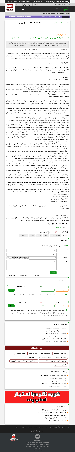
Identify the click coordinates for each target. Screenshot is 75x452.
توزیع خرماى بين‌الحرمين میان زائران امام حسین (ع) (53, 376)
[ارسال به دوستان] (22, 23)
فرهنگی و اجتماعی (58, 23)
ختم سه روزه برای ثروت (60, 357)
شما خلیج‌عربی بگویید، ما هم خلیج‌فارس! (56, 328)
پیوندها (53, 427)
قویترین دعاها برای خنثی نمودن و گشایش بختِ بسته (53, 361)
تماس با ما (18, 5)
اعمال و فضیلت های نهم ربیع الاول (58, 378)
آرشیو (57, 427)
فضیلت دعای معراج (20, 353)
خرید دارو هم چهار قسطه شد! (57, 421)
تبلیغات (35, 427)
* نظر (66, 261)
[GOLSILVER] (37, 397)
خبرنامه (20, 427)
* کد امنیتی (65, 257)
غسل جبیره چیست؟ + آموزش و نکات (55, 418)
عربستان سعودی (55, 236)
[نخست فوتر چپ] (14, 438)
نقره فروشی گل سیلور (61, 365)
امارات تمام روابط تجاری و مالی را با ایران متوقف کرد (53, 384)
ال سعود (46, 236)
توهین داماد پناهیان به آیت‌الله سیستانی (54, 410)
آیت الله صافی (23, 236)
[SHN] (10, 7)
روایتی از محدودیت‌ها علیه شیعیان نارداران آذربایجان (51, 413)
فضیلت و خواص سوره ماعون (59, 381)
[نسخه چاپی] (19, 23)
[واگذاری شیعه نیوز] (37, 16)
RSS (16, 427)
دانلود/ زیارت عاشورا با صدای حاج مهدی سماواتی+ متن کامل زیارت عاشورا (52, 13)
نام (67, 250)
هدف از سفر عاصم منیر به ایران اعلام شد (56, 336)
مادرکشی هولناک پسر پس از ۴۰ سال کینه (56, 341)
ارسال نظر (42, 232)
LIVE (34, 5)
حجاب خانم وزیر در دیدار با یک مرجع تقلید (56, 334)
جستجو (25, 427)
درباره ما (68, 427)
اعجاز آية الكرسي (33, 353)
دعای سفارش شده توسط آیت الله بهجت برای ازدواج (23, 361)
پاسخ (11, 290)
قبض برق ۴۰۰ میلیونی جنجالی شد (57, 386)
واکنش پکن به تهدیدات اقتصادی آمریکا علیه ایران (54, 339)
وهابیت (32, 236)
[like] (53, 232)
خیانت (39, 236)
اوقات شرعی (41, 427)
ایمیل (66, 254)
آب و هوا (48, 427)
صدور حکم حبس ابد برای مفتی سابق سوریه (55, 331)
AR (40, 5)
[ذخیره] (24, 23)
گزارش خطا (63, 232)
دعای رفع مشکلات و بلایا (45, 357)
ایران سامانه (34, 450)
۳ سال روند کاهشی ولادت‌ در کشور (55, 415)
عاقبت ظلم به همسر (45, 353)
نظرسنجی (30, 427)
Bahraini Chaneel (30, 357)
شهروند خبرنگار (27, 5)
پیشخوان (66, 23)
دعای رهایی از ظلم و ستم (60, 353)
